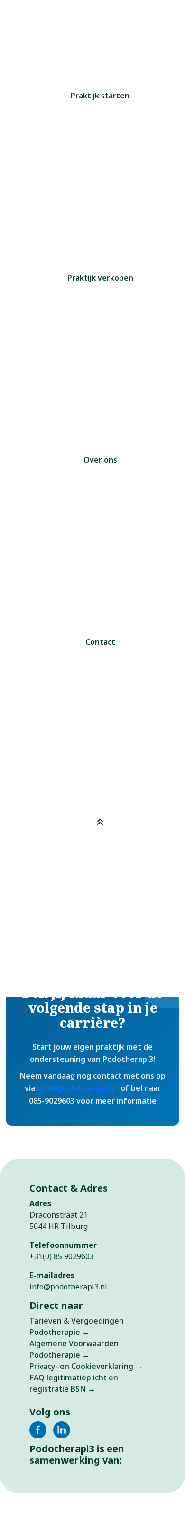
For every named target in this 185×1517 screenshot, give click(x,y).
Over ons (100, 460)
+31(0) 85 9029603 (61, 1256)
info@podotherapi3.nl (78, 1088)
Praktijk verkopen (100, 277)
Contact (100, 642)
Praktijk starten (100, 95)
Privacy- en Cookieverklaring (81, 1366)
